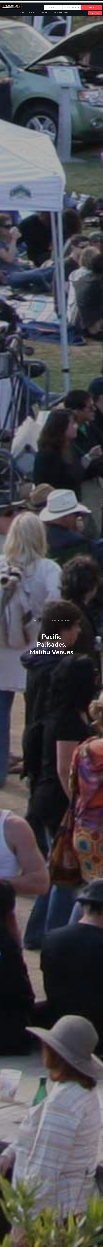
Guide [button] (45, 13)
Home (21, 13)
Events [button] (32, 13)
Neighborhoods (44, 621)
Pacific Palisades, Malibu (61, 621)
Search (91, 7)
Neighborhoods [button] (61, 13)
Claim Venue (95, 13)
